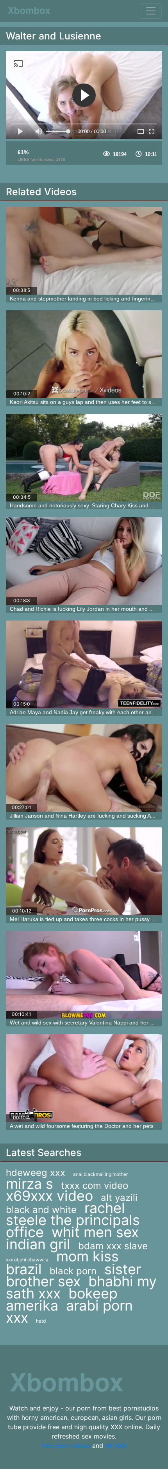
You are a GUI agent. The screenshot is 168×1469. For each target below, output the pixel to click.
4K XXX (116, 1445)
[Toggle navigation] (151, 11)
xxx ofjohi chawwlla (27, 1260)
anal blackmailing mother (100, 1174)
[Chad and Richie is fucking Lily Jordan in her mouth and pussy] (84, 561)
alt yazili (119, 1197)
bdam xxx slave (113, 1246)
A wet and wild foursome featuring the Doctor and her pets (82, 1126)
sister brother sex (73, 1275)
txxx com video (94, 1185)
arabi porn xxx (69, 1311)
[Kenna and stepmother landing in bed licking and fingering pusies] (84, 251)
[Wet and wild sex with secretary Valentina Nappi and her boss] (84, 975)
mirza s (29, 1183)
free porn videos (65, 1445)
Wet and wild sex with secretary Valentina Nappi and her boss (86, 1022)
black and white (41, 1209)
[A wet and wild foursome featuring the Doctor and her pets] (84, 1078)
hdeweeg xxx (35, 1172)
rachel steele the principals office (73, 1220)
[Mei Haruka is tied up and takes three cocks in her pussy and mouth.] (84, 871)
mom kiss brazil (62, 1263)
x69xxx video (49, 1195)
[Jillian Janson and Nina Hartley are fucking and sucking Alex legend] (84, 768)
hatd (41, 1321)
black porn (73, 1271)
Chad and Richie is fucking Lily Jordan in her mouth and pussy (87, 609)
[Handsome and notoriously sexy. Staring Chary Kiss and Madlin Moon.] (84, 458)
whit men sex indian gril (72, 1238)
